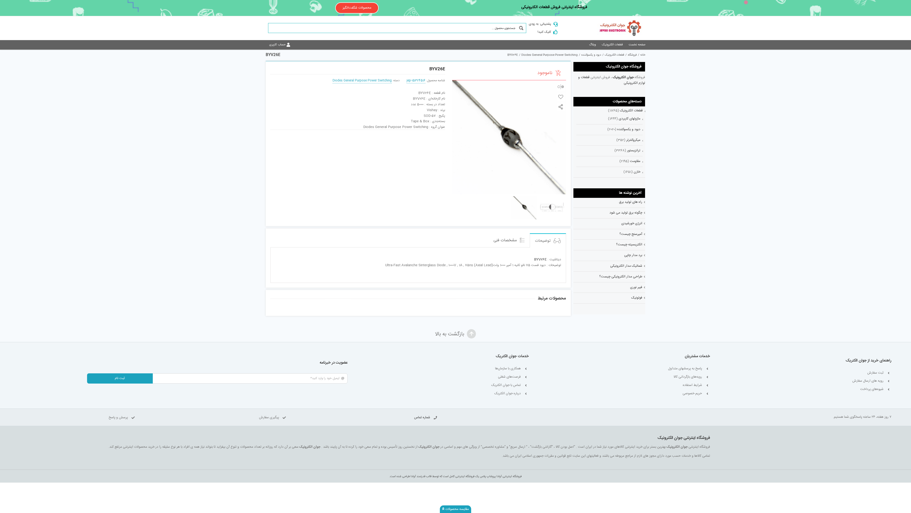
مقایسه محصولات (456, 509)
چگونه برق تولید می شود (625, 213)
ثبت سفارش (875, 373)
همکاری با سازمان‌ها (508, 368)
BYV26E (540, 259)
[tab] (548, 240)
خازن (637, 172)
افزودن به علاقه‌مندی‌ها (561, 97)
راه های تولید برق (630, 202)
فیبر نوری (636, 287)
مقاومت (635, 161)
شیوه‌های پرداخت (871, 389)
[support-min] (393, 131)
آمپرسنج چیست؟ (630, 234)
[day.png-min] (322, 131)
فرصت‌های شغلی (509, 377)
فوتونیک (636, 298)
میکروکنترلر (633, 140)
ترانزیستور (633, 150)
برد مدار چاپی (633, 255)
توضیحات (543, 241)
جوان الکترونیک (623, 77)
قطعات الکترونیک (631, 111)
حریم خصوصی (692, 393)
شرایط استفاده (692, 385)
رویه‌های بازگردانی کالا (688, 377)
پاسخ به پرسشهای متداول (685, 368)
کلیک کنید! (544, 32)
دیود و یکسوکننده (628, 129)
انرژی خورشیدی (631, 223)
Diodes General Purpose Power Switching (362, 80)
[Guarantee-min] (287, 131)
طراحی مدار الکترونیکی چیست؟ (620, 277)
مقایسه (561, 87)
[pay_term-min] (358, 131)
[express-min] (429, 131)
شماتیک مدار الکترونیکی (626, 266)
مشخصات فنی (505, 240)
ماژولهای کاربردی (629, 119)
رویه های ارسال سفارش (867, 381)
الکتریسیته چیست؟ (629, 244)
